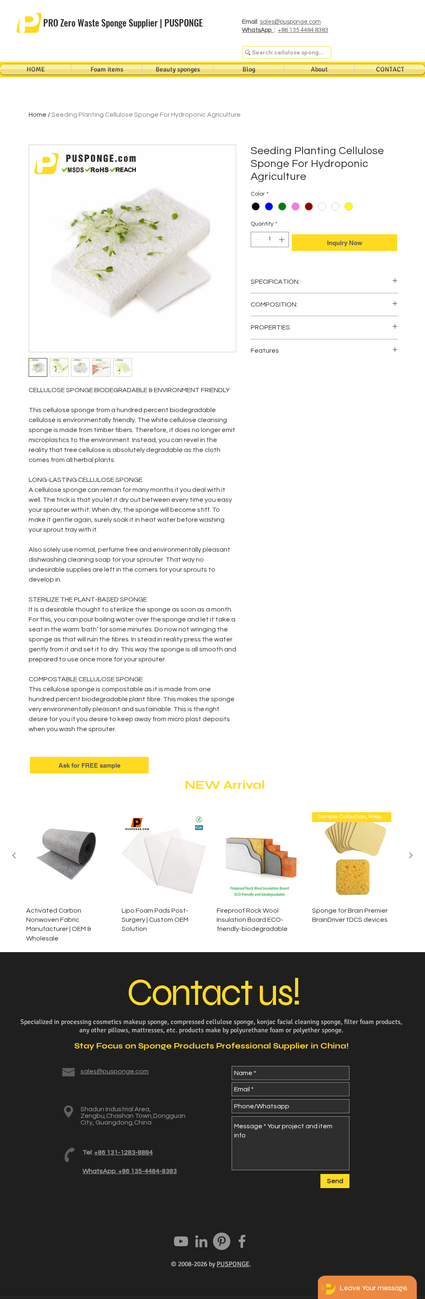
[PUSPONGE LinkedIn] (201, 1241)
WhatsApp (258, 30)
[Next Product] (411, 855)
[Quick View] (69, 855)
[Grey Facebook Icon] (242, 1241)
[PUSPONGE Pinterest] (221, 1241)
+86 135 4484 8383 (303, 30)
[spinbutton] (269, 239)
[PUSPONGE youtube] (181, 1241)
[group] (212, 877)
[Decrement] (257, 239)
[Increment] (282, 239)
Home (37, 114)
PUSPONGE (233, 1264)
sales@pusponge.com (290, 22)
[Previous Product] (14, 855)
